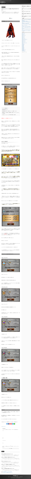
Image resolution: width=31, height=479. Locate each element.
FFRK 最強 (23, 45)
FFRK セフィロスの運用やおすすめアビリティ (8, 472)
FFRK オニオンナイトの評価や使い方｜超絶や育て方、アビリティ (8, 464)
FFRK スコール (23, 37)
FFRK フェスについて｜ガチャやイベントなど (26, 11)
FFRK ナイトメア (23, 38)
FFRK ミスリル (23, 40)
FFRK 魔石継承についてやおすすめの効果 (7, 471)
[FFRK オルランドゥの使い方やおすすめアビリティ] (13, 423)
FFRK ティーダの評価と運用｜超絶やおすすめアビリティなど (8, 468)
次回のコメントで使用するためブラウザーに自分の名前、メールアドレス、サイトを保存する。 (10, 446)
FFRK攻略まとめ (2, 2)
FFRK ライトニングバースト (24, 25)
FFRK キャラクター (4, 426)
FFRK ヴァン (23, 43)
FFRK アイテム (23, 33)
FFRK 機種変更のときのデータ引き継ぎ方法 (26, 30)
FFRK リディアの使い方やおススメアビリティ (6, 461)
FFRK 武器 (23, 46)
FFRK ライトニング (24, 41)
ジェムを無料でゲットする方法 (2, 3)
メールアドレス (4, 440)
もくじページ (7, 3)
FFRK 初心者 (23, 44)
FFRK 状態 (23, 48)
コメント (3, 430)
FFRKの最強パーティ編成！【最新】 (25, 23)
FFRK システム (23, 36)
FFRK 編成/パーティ (24, 49)
